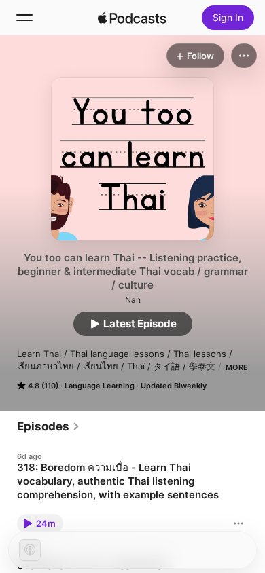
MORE (237, 367)
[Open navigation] (24, 18)
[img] (132, 17)
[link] (48, 426)
